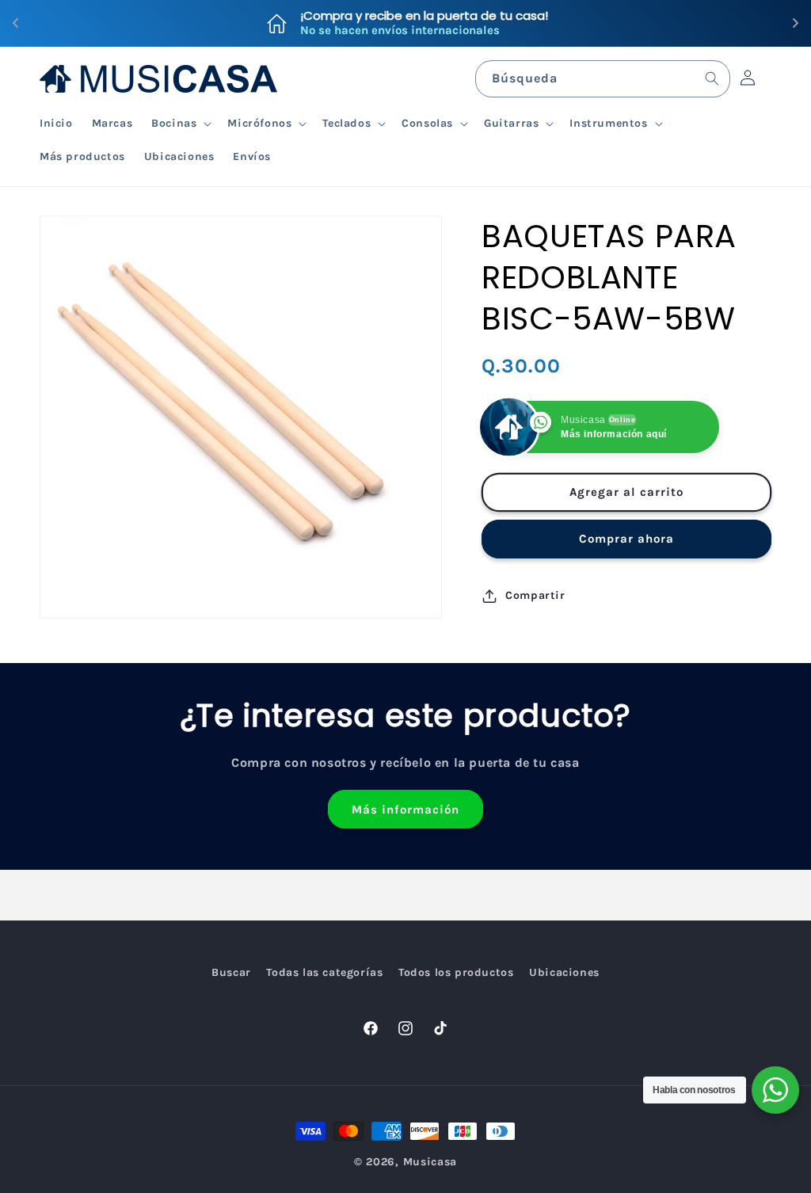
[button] (180, 123)
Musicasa (430, 1161)
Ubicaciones (564, 972)
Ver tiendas (502, 23)
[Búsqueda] (712, 78)
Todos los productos (455, 972)
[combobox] (602, 79)
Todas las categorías (324, 972)
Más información (405, 809)
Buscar (231, 972)
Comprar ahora (626, 539)
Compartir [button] (535, 595)
